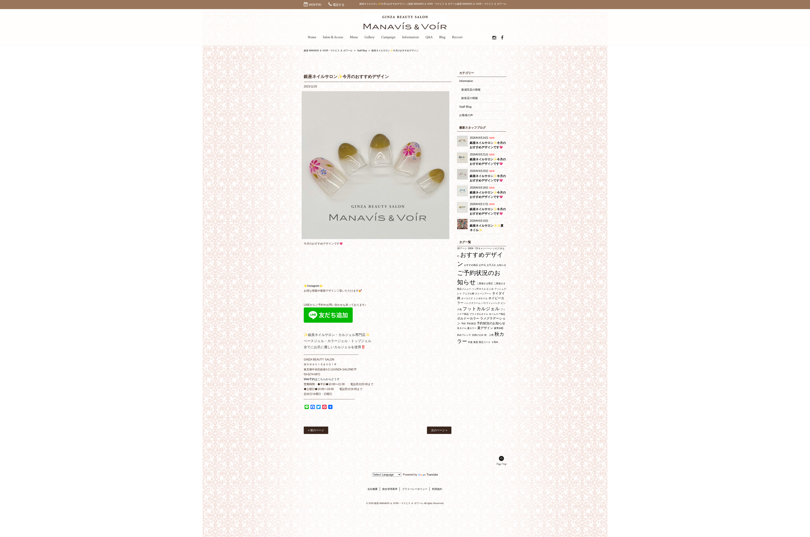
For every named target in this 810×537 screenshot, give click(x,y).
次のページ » (439, 430)
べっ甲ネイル (479, 289)
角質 (475, 342)
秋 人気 (489, 335)
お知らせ (501, 265)
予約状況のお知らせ (491, 323)
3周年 (471, 248)
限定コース (484, 342)
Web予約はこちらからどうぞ (321, 379)
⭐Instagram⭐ (313, 285)
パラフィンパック (490, 303)
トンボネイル (480, 298)
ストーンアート (483, 293)
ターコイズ (467, 298)
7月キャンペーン (483, 248)
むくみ (490, 289)
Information (466, 81)
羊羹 (470, 342)
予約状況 (471, 323)
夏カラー (472, 328)
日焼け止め (477, 335)
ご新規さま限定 (485, 283)
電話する (338, 4)
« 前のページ (316, 430)
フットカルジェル (481, 308)
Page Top (501, 464)
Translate (432, 474)
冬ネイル (461, 328)
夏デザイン (485, 328)
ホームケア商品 (497, 314)
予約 (463, 323)
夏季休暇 (498, 328)
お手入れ (491, 265)
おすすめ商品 (471, 265)
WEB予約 (315, 4)
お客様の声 (466, 115)
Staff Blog (362, 50)
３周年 (494, 342)
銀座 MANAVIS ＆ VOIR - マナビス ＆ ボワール (328, 50)
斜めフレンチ (464, 335)
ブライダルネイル (479, 314)
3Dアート (462, 248)
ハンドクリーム (472, 303)
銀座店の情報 (469, 98)
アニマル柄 (468, 293)
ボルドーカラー (468, 318)
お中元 (482, 265)
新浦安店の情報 (471, 89)
